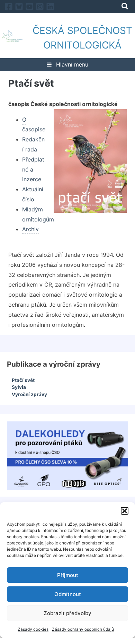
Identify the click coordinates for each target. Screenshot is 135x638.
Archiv (30, 229)
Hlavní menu (71, 64)
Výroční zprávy (29, 394)
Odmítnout (67, 594)
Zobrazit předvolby (67, 613)
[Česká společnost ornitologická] (12, 37)
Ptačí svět (23, 380)
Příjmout (67, 575)
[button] (124, 510)
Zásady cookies (33, 629)
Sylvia (19, 387)
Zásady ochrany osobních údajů (83, 629)
